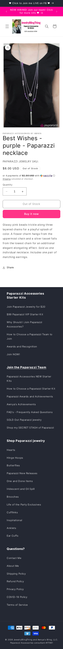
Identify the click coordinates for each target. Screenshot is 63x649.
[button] (7, 26)
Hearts (11, 449)
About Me (13, 565)
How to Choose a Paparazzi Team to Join (29, 336)
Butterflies (13, 465)
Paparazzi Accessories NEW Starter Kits (29, 378)
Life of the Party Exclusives (24, 504)
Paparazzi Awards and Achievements (30, 396)
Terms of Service (17, 604)
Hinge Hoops (15, 457)
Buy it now (31, 214)
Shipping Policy (16, 573)
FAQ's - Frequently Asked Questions (30, 412)
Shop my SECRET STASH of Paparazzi (30, 427)
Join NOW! (13, 354)
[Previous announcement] (6, 11)
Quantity (7, 184)
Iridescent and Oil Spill (21, 488)
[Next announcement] (56, 11)
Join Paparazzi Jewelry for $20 (26, 306)
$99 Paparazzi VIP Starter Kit (25, 314)
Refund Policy (15, 581)
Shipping (7, 179)
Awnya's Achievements (21, 404)
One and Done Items (20, 481)
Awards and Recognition (22, 346)
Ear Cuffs (12, 535)
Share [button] (10, 267)
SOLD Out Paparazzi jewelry (24, 419)
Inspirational (14, 520)
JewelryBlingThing (23, 640)
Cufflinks (12, 512)
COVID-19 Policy (17, 597)
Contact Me (14, 558)
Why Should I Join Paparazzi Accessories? (24, 324)
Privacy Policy (15, 589)
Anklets (11, 528)
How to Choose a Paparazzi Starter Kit (31, 388)
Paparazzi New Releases (22, 473)
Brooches (13, 496)
